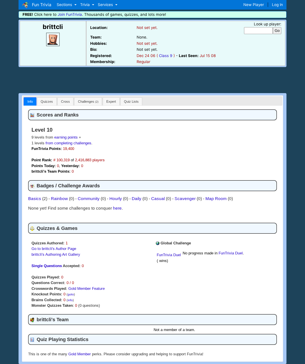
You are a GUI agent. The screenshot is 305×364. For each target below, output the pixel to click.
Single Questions (46, 266)
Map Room (216, 198)
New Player (253, 4)
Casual (158, 198)
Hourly (116, 198)
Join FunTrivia (70, 14)
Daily (137, 198)
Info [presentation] (30, 101)
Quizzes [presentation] (47, 101)
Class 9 (165, 55)
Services (106, 4)
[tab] (30, 101)
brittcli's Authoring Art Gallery (55, 254)
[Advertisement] (152, 79)
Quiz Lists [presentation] (131, 101)
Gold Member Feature (86, 288)
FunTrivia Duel (169, 255)
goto (71, 294)
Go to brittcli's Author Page (53, 249)
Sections (65, 4)
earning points (66, 137)
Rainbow (60, 198)
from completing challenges (68, 143)
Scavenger (186, 198)
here (117, 208)
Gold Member (79, 354)
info (70, 300)
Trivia (85, 4)
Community (89, 198)
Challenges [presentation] (88, 101)
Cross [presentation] (65, 101)
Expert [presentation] (111, 101)
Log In (277, 4)
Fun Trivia (40, 4)
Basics (35, 198)
